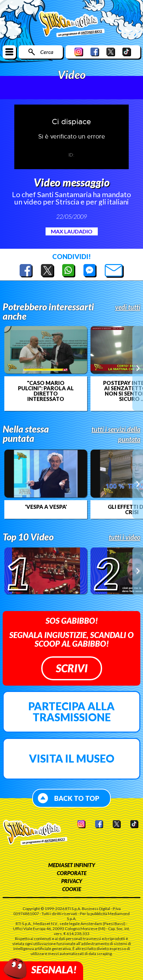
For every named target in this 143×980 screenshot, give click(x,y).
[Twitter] (110, 51)
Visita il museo (71, 758)
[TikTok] (126, 51)
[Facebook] (94, 51)
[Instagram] (78, 51)
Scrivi (71, 668)
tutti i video (124, 537)
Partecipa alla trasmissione (71, 712)
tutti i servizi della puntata (115, 434)
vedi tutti (127, 307)
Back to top (76, 798)
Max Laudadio (71, 231)
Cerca (46, 52)
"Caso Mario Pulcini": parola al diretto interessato (46, 391)
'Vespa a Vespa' (46, 506)
